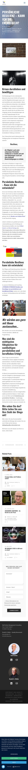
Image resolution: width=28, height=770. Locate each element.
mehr (14, 762)
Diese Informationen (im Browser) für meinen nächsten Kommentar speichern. (12, 603)
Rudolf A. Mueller (12, 516)
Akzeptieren (14, 758)
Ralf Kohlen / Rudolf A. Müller (13, 28)
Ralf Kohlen (14, 655)
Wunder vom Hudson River (18, 216)
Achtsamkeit (7, 30)
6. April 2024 (8, 474)
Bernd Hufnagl (13, 228)
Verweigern (14, 754)
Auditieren (10, 518)
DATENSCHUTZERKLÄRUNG (13, 697)
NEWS (8, 485)
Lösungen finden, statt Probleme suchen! (13, 477)
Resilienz (17, 31)
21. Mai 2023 (8, 546)
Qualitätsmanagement (11, 519)
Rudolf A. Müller (14, 679)
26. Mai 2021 (7, 26)
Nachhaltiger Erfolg (8, 31)
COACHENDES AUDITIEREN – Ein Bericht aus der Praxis (12, 511)
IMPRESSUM (17, 695)
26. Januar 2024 (9, 508)
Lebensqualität (16, 30)
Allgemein (10, 557)
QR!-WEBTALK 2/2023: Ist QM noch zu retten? (13, 549)
